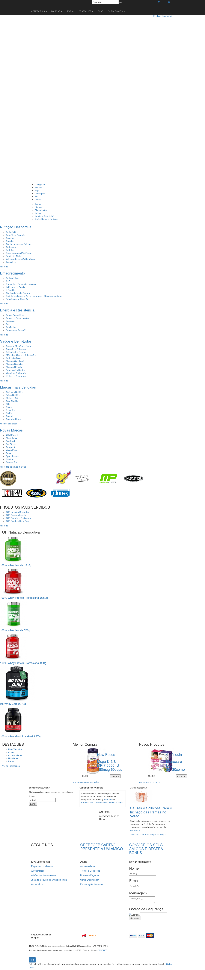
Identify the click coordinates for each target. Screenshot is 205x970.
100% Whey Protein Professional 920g (23, 663)
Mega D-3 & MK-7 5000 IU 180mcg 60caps (109, 765)
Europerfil (10, 447)
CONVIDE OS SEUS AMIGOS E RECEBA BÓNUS (146, 848)
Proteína (10, 250)
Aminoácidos (12, 231)
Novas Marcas (11, 430)
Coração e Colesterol (16, 349)
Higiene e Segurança (16, 376)
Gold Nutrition (12, 401)
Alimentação (41, 209)
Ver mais (108, 799)
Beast (8, 453)
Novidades (13, 758)
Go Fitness (11, 444)
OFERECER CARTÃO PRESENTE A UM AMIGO (101, 846)
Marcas (38, 187)
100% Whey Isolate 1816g (16, 565)
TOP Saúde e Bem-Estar (17, 521)
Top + (37, 190)
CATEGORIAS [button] (38, 11)
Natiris (9, 413)
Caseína (10, 237)
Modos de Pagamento (90, 875)
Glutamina (11, 247)
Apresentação (37, 870)
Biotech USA (12, 398)
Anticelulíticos (12, 277)
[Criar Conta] (169, 1)
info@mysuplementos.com (43, 875)
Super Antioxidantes (15, 370)
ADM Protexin (12, 435)
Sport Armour (12, 456)
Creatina (10, 240)
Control (9, 416)
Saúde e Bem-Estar (44, 215)
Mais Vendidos (15, 749)
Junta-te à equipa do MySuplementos (49, 879)
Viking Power (12, 450)
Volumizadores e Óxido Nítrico (20, 259)
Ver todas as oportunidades (86, 782)
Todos (38, 203)
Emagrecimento (12, 273)
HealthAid (10, 459)
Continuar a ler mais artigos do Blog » (148, 834)
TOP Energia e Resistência (19, 518)
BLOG (100, 11)
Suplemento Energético (17, 330)
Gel (7, 324)
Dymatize (10, 410)
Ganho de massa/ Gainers (18, 244)
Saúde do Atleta (13, 256)
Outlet (38, 199)
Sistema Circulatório (15, 361)
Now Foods (106, 754)
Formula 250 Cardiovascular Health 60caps (101, 802)
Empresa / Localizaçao (42, 866)
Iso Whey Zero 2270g (13, 704)
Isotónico (10, 321)
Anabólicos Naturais (15, 234)
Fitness (38, 206)
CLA (8, 280)
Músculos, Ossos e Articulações (21, 355)
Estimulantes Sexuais (16, 352)
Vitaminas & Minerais (16, 373)
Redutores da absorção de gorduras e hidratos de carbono (34, 295)
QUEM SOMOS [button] (115, 11)
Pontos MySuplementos (91, 884)
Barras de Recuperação (17, 318)
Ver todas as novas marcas (13, 466)
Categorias (40, 184)
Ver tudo (4, 266)
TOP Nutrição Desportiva (18, 512)
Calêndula (174, 754)
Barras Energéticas (15, 315)
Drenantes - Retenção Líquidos (21, 283)
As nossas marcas (8, 423)
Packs (11, 761)
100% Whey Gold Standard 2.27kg (21, 736)
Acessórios (11, 262)
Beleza (38, 212)
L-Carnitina (11, 289)
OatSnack (10, 441)
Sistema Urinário (14, 367)
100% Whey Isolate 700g (15, 630)
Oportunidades (15, 755)
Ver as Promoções (11, 765)
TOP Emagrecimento (16, 515)
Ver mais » (135, 829)
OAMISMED (102, 950)
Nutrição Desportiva (15, 226)
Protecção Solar (13, 358)
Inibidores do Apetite (16, 286)
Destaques (40, 193)
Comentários (37, 884)
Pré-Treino (11, 327)
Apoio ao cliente (87, 866)
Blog (37, 196)
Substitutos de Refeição (17, 298)
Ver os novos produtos (149, 782)
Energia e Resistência (17, 310)
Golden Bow (12, 462)
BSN (8, 404)
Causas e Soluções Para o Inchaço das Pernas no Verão (151, 811)
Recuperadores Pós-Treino (19, 253)
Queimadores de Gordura (18, 292)
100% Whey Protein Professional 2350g (24, 597)
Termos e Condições (90, 870)
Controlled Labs (13, 419)
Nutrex (9, 407)
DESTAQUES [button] (85, 11)
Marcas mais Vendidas (18, 387)
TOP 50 (70, 11)
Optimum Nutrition (14, 391)
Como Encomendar (89, 879)
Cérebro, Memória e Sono (18, 346)
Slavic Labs (11, 438)
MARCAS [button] (56, 11)
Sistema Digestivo (14, 364)
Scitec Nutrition (13, 395)
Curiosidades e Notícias (46, 218)
